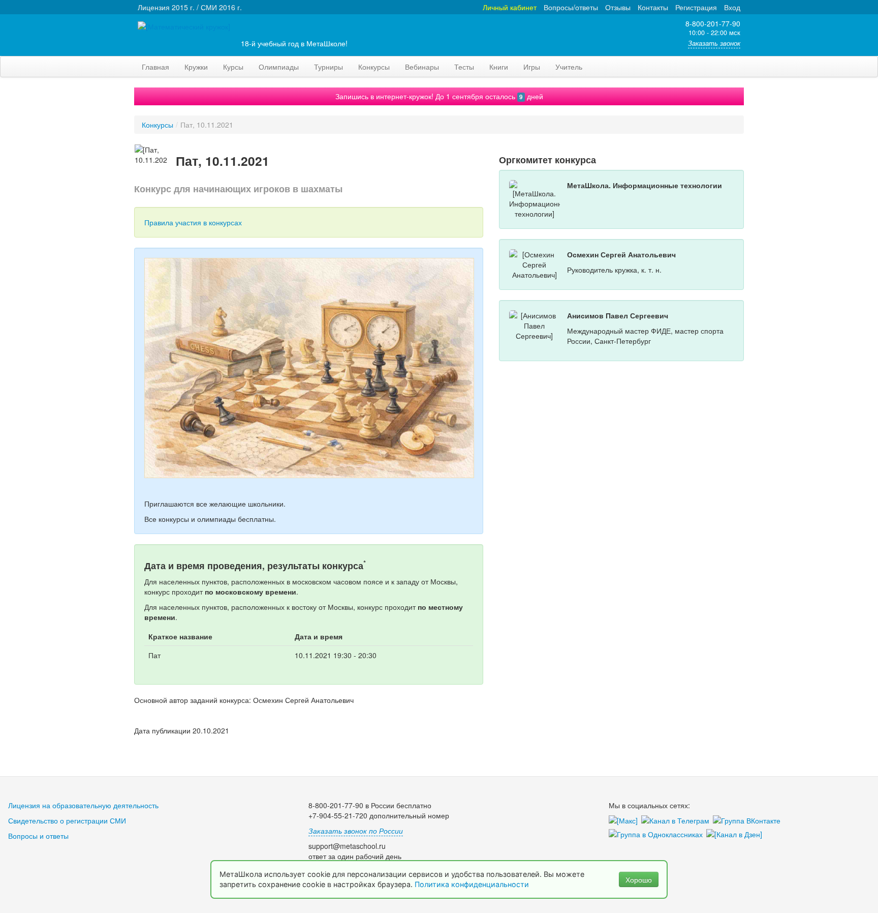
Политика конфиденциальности (473, 884)
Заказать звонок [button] (714, 43)
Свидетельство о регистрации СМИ (67, 820)
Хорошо (638, 879)
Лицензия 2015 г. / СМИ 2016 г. (190, 7)
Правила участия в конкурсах (193, 222)
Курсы (233, 67)
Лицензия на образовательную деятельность (83, 805)
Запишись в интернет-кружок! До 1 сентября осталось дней (439, 96)
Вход (732, 7)
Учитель (568, 67)
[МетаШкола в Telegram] (677, 821)
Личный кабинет (510, 7)
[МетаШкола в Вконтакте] (748, 821)
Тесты (464, 67)
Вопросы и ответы (38, 836)
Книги (498, 67)
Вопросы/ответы (571, 7)
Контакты (653, 7)
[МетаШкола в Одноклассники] (657, 835)
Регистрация (696, 7)
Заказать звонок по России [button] (355, 831)
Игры (531, 67)
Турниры (328, 67)
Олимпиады (279, 67)
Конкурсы (374, 67)
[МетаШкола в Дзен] (736, 835)
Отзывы (618, 7)
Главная (155, 67)
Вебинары (422, 67)
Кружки (196, 67)
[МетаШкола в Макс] (625, 821)
